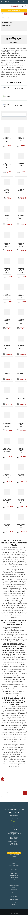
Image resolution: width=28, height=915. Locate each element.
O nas (14, 858)
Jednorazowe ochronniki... (7, 525)
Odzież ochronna (14, 899)
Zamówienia (14, 889)
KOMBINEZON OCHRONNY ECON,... (21, 191)
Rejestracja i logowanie (14, 885)
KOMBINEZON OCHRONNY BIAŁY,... (21, 217)
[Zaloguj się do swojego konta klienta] (22, 6)
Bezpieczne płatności (14, 861)
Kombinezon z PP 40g (21, 525)
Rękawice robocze (14, 902)
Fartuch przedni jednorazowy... (7, 500)
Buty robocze (14, 904)
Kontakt (14, 859)
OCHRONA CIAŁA (6, 29)
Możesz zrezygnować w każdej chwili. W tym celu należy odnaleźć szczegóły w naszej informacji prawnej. (14, 797)
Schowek (14, 892)
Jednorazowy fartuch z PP (21, 500)
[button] (26, 18)
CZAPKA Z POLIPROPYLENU (21, 397)
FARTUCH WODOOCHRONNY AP (7, 423)
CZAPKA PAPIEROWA (7, 372)
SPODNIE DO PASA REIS (21, 138)
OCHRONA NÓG (6, 25)
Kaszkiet (7, 397)
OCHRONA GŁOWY (7, 22)
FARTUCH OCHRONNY (21, 295)
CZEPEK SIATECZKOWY (21, 372)
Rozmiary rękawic (14, 877)
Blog (14, 879)
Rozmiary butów (14, 875)
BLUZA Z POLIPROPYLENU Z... (7, 138)
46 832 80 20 (14, 812)
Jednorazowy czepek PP (21, 475)
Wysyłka (14, 863)
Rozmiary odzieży (14, 873)
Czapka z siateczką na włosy (21, 423)
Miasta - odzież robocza (14, 865)
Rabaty (14, 891)
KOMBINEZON (21, 163)
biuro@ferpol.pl (14, 815)
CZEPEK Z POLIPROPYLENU (7, 295)
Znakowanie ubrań (14, 871)
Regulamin (14, 856)
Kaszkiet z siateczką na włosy (21, 449)
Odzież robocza (14, 901)
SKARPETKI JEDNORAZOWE (7, 449)
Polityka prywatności (14, 854)
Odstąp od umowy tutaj (14, 852)
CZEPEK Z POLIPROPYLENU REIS (7, 217)
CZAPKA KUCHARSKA (7, 190)
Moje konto (14, 887)
